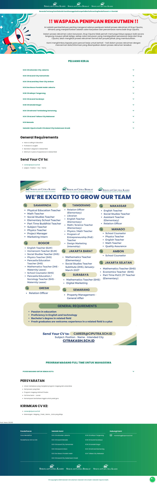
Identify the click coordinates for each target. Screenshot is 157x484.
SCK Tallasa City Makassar (94, 453)
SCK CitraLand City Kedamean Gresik (65, 458)
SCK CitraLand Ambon (59, 449)
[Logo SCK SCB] (78, 4)
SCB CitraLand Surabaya (93, 440)
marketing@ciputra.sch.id (123, 435)
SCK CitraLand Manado (60, 440)
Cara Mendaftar (26, 435)
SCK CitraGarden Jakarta (61, 435)
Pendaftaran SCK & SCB (28, 440)
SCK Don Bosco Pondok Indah (62, 453)
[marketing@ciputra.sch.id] (112, 435)
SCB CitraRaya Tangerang (94, 435)
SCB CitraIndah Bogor (93, 444)
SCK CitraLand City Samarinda (62, 444)
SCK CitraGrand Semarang (94, 449)
